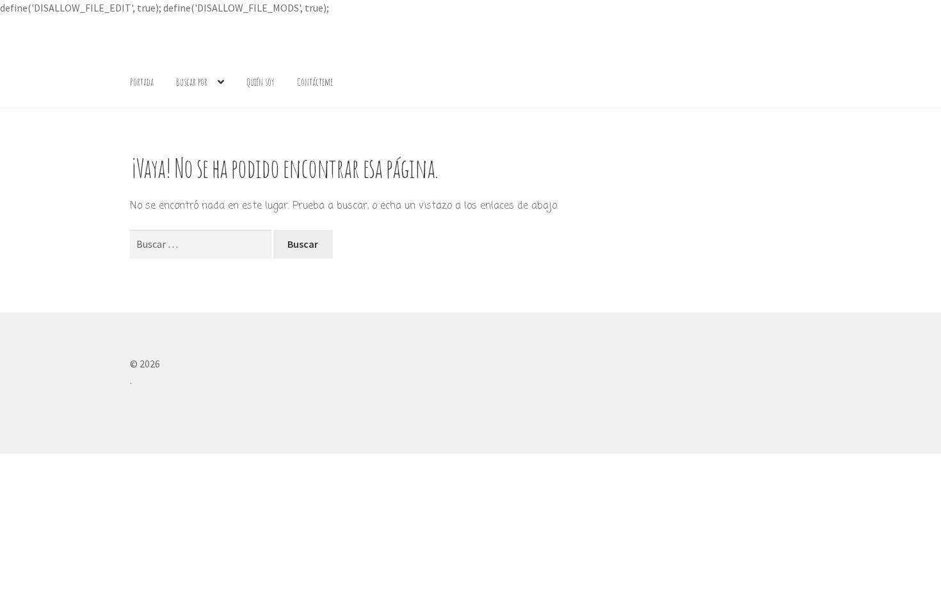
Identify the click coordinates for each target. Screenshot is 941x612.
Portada (142, 82)
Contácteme (315, 82)
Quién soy (260, 82)
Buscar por (191, 82)
